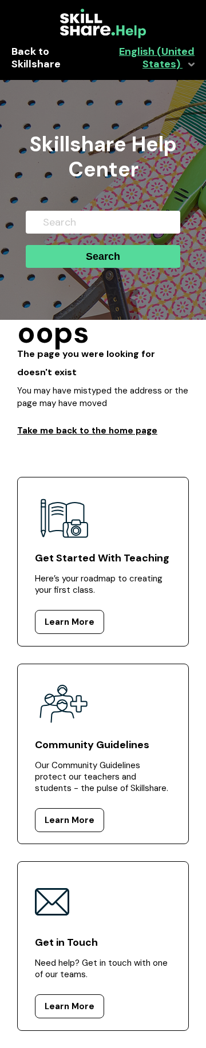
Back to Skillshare (36, 58)
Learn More (69, 622)
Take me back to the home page (87, 430)
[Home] (103, 35)
